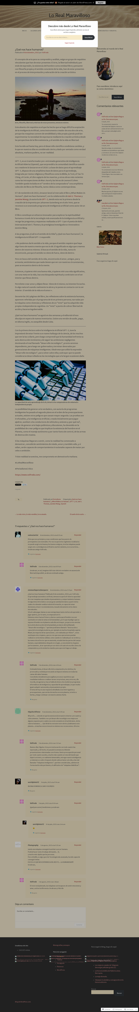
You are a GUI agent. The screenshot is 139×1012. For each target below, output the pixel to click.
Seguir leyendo (69, 43)
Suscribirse (88, 37)
